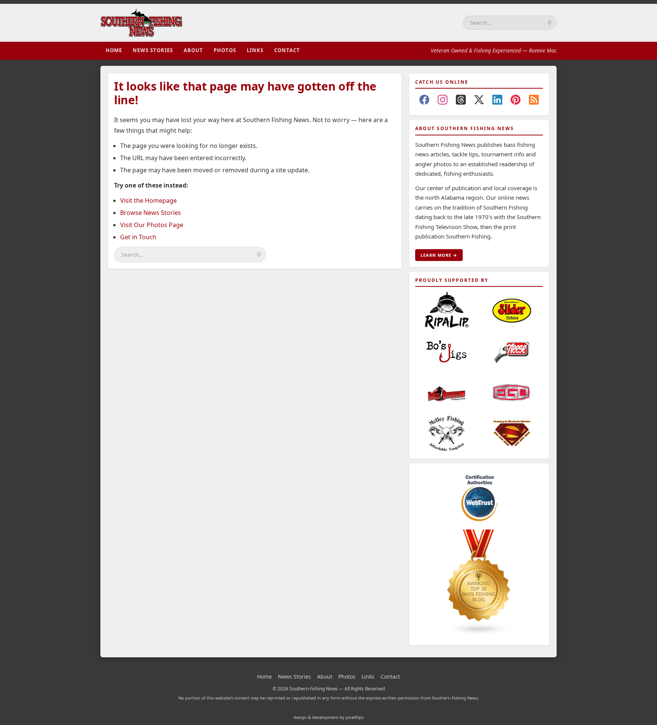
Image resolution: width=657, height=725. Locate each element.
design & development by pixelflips (328, 717)
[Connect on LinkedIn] (497, 101)
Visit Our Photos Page (151, 225)
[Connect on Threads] (461, 101)
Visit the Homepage (148, 200)
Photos (225, 50)
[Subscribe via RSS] (534, 101)
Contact (287, 50)
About (193, 50)
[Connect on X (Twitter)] (479, 101)
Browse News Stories (150, 212)
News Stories (153, 50)
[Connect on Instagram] (443, 101)
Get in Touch (138, 237)
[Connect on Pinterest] (516, 101)
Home (114, 50)
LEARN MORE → (439, 255)
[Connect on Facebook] (424, 101)
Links (255, 50)
